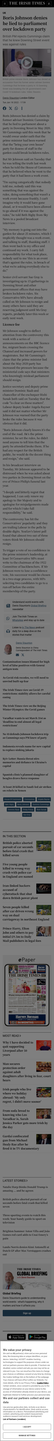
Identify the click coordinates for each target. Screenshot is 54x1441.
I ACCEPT (27, 1427)
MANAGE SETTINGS (27, 1435)
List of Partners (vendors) (14, 1419)
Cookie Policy (43, 1383)
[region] (27, 1391)
